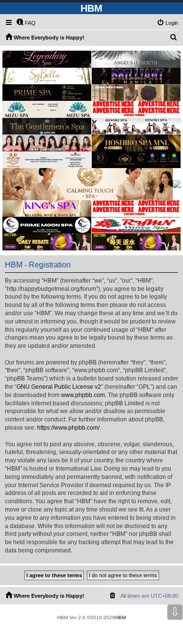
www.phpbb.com (83, 395)
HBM (120, 617)
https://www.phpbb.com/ (68, 427)
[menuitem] (26, 23)
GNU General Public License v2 (59, 386)
